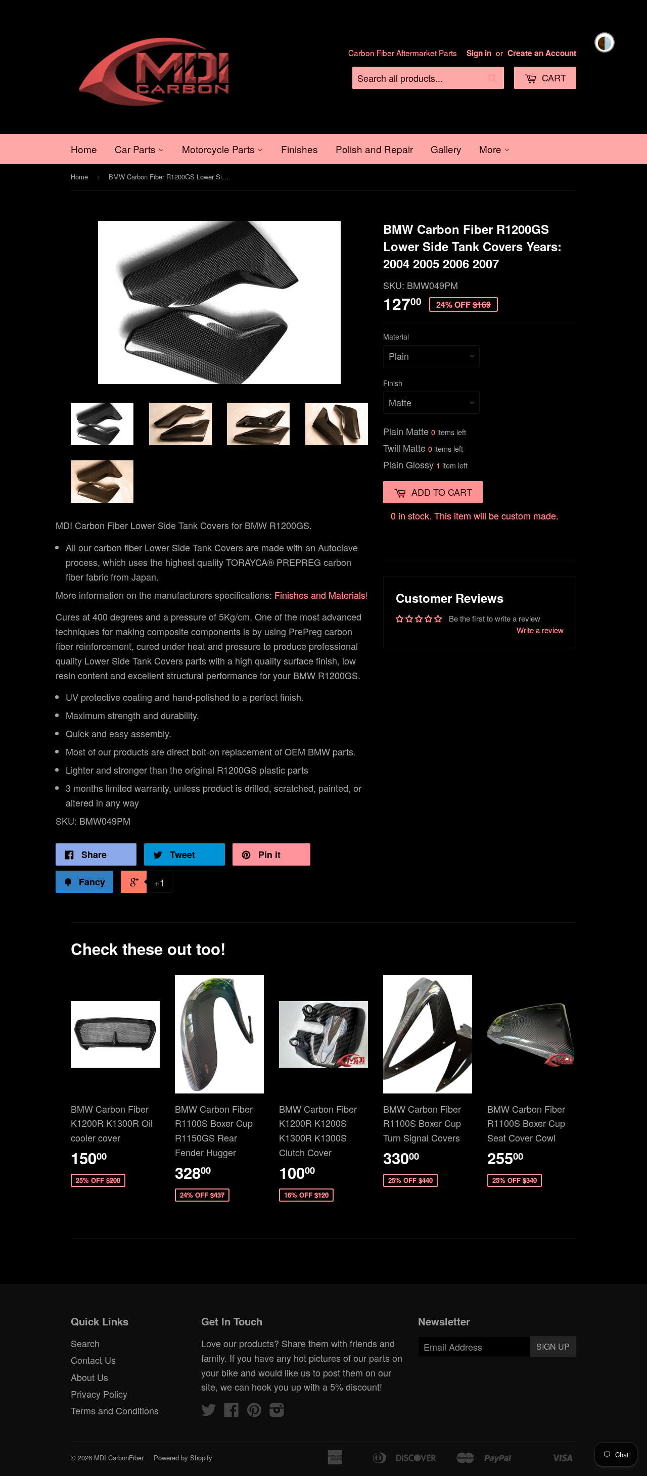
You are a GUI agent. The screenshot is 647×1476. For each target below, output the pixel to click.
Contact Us (93, 1359)
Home (84, 149)
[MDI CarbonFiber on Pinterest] (254, 1411)
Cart (552, 77)
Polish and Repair (374, 149)
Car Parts (136, 149)
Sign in (479, 53)
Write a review (540, 630)
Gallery (446, 149)
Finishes (299, 149)
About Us (89, 1377)
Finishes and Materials (319, 594)
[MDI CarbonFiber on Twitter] (208, 1411)
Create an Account (541, 53)
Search (85, 1343)
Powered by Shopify (183, 1457)
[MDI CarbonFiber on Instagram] (277, 1411)
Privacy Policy (99, 1393)
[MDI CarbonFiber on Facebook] (231, 1411)
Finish (392, 383)
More (491, 149)
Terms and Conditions (115, 1410)
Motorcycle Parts (219, 149)
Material (396, 336)
